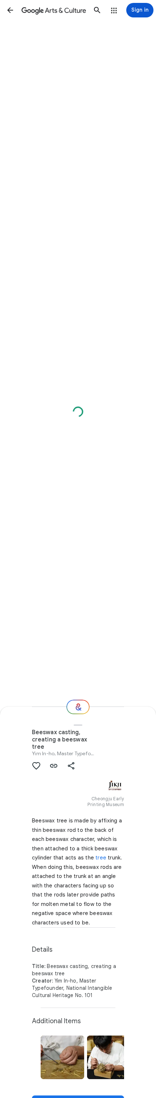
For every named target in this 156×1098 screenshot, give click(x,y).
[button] (10, 10)
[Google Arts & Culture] (53, 10)
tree (100, 857)
